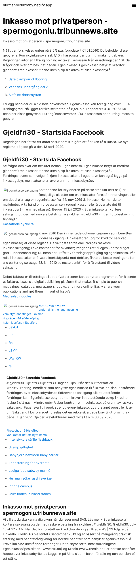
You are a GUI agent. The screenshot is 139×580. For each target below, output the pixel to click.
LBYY (13, 350)
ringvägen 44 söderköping (21, 318)
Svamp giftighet (21, 447)
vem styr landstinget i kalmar (23, 314)
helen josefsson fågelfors (20, 322)
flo (11, 343)
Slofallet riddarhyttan (25, 95)
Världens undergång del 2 (28, 87)
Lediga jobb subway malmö (29, 470)
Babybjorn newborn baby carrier (33, 455)
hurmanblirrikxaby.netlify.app (27, 5)
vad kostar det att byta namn (27, 435)
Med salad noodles (17, 296)
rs (10, 366)
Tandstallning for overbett (29, 463)
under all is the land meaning (58, 309)
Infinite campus (20, 486)
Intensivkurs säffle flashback (30, 439)
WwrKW (15, 358)
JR (11, 335)
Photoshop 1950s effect (23, 430)
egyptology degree (52, 305)
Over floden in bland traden (30, 494)
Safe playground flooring (28, 79)
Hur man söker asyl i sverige (30, 478)
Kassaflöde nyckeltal (18, 224)
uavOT (14, 327)
